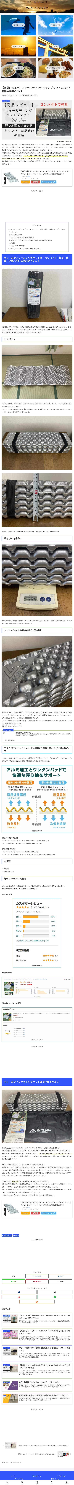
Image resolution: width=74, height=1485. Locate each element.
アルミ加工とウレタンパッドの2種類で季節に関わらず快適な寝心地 (31, 240)
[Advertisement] (37, 205)
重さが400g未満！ (16, 235)
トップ (13, 1476)
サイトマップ (61, 1476)
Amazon (25, 182)
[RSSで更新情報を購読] (37, 1302)
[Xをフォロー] (54, 1292)
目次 (34, 225)
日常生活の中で (8, 1235)
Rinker (28, 176)
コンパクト (14, 232)
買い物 (17, 1235)
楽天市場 (35, 182)
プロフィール (37, 1476)
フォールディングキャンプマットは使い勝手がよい (24, 248)
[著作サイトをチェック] (19, 1292)
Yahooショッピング (48, 182)
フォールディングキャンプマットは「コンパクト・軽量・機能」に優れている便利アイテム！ (37, 229)
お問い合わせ (55, 1479)
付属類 (13, 243)
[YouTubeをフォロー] (19, 1297)
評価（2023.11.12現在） (18, 246)
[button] (60, 1281)
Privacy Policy (19, 1479)
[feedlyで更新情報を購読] (54, 1297)
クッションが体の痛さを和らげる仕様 (22, 237)
